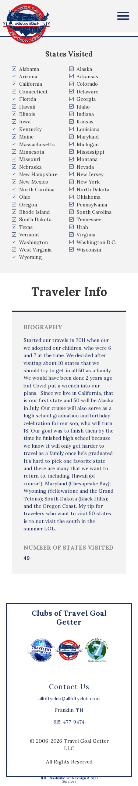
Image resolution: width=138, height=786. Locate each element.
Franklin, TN (69, 710)
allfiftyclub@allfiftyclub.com (69, 699)
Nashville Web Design (68, 778)
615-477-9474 (69, 722)
